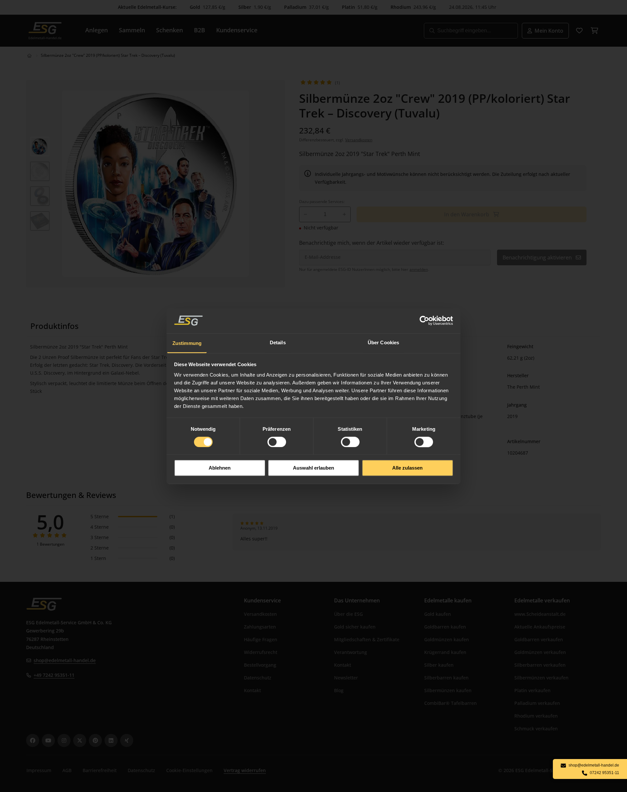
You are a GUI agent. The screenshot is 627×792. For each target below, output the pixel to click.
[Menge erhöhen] (344, 214)
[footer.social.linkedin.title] (111, 740)
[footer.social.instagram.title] (64, 740)
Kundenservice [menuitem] (236, 30)
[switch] (276, 442)
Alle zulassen (407, 468)
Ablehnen (220, 468)
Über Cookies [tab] (383, 342)
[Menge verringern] (305, 214)
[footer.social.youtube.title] (48, 740)
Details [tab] (278, 342)
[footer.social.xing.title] (126, 740)
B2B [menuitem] (199, 30)
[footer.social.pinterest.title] (95, 740)
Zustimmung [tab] (186, 343)
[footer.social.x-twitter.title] (79, 740)
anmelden (419, 269)
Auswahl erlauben (313, 468)
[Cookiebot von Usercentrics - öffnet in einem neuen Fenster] (424, 320)
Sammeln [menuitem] (132, 30)
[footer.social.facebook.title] (32, 740)
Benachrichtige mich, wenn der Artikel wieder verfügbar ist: (371, 242)
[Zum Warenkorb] (594, 30)
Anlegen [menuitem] (96, 30)
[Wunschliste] (579, 30)
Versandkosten (358, 140)
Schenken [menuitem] (169, 30)
